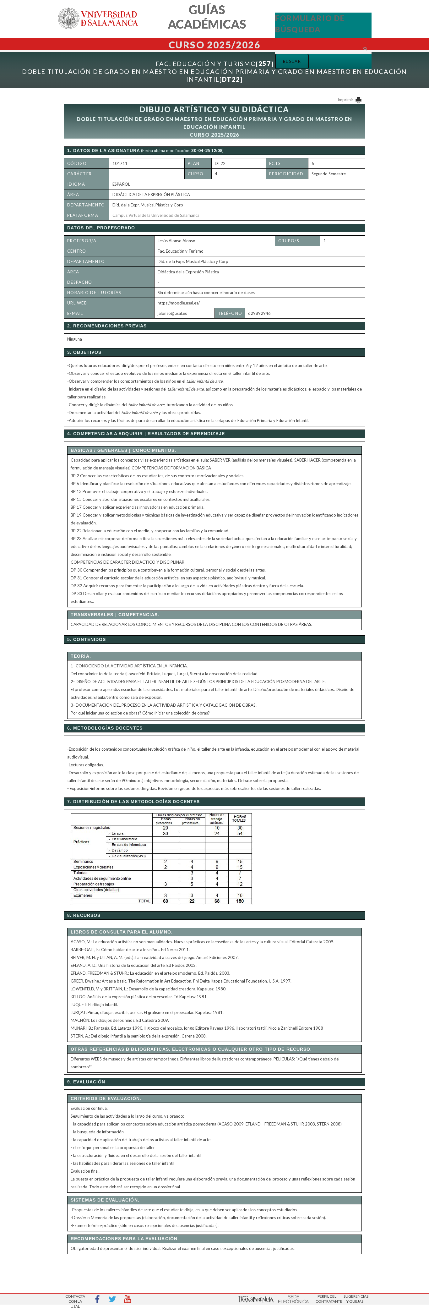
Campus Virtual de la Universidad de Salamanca (155, 215)
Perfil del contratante (327, 1299)
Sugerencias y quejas (355, 1299)
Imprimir (346, 99)
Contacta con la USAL (75, 1299)
